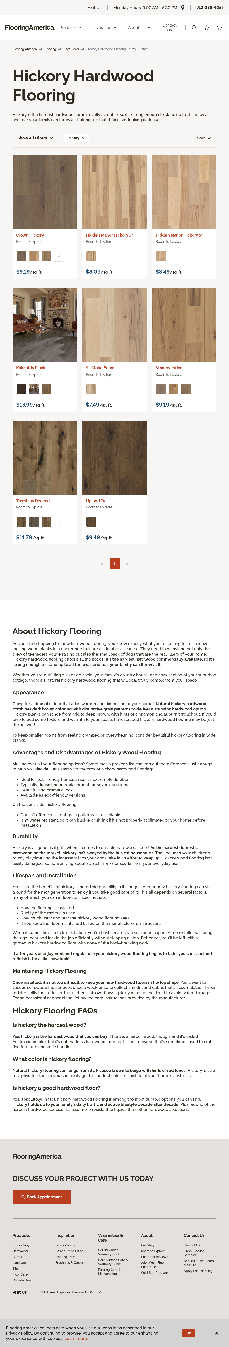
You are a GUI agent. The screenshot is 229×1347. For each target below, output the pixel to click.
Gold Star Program (154, 1272)
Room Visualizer (66, 1245)
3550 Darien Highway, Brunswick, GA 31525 (70, 1292)
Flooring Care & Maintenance (109, 1272)
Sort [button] (201, 138)
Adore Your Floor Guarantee (153, 1264)
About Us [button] (137, 27)
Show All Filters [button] (32, 138)
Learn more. (76, 1338)
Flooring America (25, 49)
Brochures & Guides (69, 1262)
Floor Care (20, 1274)
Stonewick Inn (169, 367)
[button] (194, 27)
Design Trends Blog (69, 1251)
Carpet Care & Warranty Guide (109, 1252)
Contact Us (169, 27)
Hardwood (71, 49)
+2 (59, 522)
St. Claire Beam (100, 367)
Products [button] (67, 27)
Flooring (50, 49)
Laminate (19, 1262)
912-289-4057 (210, 7)
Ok (189, 1333)
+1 (59, 256)
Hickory (74, 138)
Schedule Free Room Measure (199, 1263)
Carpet (17, 1257)
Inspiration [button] (102, 27)
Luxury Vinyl (21, 1245)
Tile (15, 1268)
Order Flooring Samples (194, 1253)
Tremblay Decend (33, 500)
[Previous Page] (102, 563)
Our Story (148, 1245)
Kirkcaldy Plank (30, 367)
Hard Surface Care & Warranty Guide (113, 1262)
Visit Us (95, 7)
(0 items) (219, 27)
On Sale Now (22, 1280)
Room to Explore (153, 1251)
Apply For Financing (198, 1271)
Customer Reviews (154, 1257)
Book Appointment (44, 1197)
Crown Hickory (30, 235)
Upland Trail (97, 500)
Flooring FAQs (65, 1257)
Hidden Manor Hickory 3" (109, 235)
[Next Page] (127, 563)
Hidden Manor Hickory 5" (179, 235)
